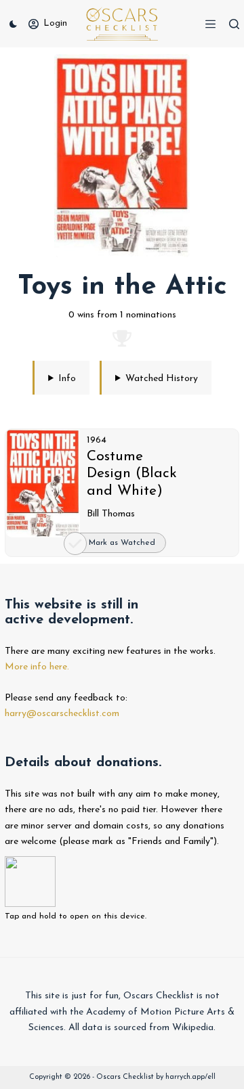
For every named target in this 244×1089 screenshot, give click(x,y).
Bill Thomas (111, 514)
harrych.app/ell (190, 1077)
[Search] (234, 24)
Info (67, 379)
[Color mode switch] (13, 24)
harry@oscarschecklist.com (62, 714)
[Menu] (210, 24)
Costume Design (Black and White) (132, 473)
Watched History (161, 379)
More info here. (37, 667)
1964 (96, 440)
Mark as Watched (122, 543)
